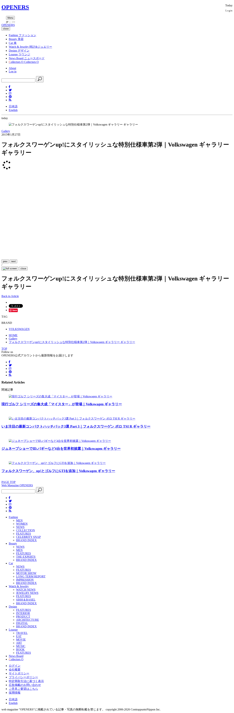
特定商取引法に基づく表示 (26, 681)
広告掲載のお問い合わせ (25, 684)
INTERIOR (23, 613)
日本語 (13, 106)
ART (19, 642)
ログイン (14, 665)
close (23, 268)
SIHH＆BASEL (25, 599)
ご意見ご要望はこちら (23, 688)
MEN (19, 520)
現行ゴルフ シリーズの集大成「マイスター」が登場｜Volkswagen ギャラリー (61, 404)
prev (5, 261)
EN (13, 21)
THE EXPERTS (25, 556)
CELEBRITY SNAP (28, 536)
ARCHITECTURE (27, 619)
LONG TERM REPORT (31, 576)
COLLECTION (25, 530)
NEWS (20, 527)
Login (229, 10)
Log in (12, 71)
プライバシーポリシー (23, 677)
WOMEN (22, 523)
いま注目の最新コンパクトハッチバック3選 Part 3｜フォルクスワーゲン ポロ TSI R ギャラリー (75, 426)
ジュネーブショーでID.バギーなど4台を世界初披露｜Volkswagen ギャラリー (61, 448)
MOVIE (21, 639)
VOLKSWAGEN (19, 329)
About (12, 68)
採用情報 (14, 692)
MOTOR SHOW (26, 573)
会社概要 (14, 669)
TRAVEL (22, 633)
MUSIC (20, 646)
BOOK (20, 649)
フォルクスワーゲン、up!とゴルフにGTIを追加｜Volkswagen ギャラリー (58, 471)
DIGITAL (22, 623)
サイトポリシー (19, 673)
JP (7, 21)
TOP (4, 348)
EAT (19, 636)
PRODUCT (23, 616)
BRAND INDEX (26, 540)
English (13, 110)
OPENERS (15, 7)
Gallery (5, 131)
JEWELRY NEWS (27, 592)
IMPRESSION (25, 579)
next (13, 261)
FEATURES (23, 533)
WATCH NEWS (25, 589)
